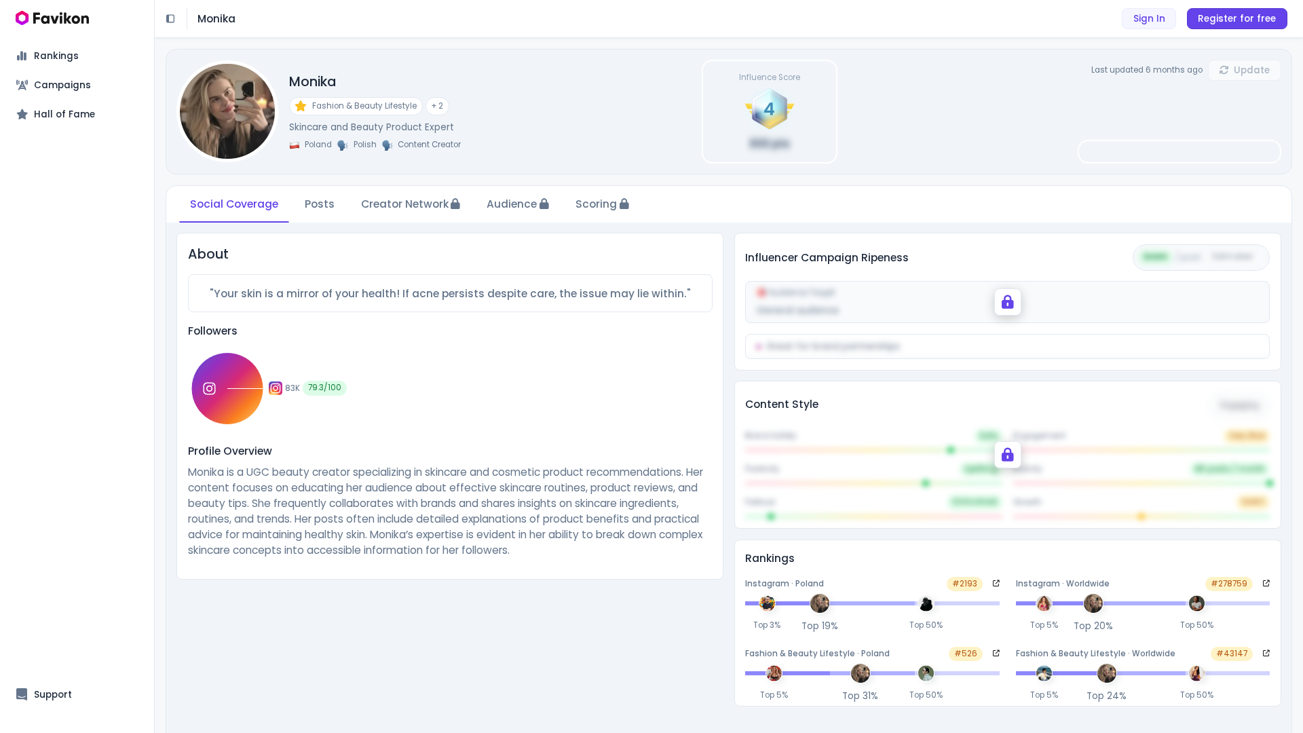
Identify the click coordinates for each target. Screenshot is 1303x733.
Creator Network (405, 204)
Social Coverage (234, 204)
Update (1252, 70)
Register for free (1237, 18)
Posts (320, 204)
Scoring (596, 204)
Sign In (1149, 18)
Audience (512, 204)
